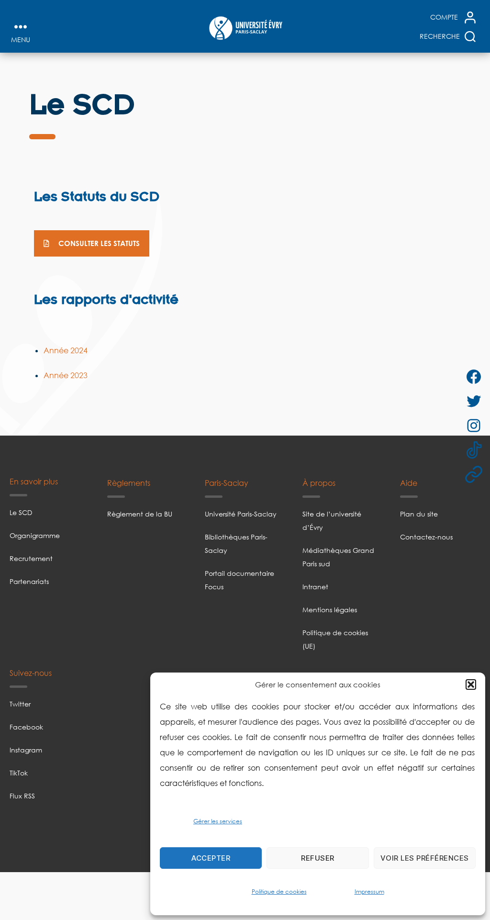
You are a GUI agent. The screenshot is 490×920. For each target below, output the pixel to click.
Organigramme (35, 535)
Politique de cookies (279, 891)
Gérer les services (217, 821)
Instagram (26, 750)
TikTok (19, 773)
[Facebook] (457, 376)
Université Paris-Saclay (241, 514)
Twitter (20, 704)
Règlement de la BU (139, 514)
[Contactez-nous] (447, 474)
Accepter (210, 858)
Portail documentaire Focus (239, 580)
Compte (444, 17)
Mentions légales (329, 610)
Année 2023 (66, 375)
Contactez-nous (426, 537)
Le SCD (21, 512)
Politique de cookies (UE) (335, 639)
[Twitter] (463, 401)
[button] (471, 684)
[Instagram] (457, 425)
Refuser (317, 858)
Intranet (315, 587)
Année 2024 (66, 350)
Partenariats (29, 581)
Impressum (369, 891)
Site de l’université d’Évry (331, 520)
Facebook (26, 727)
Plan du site (419, 514)
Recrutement (31, 558)
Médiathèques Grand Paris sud (338, 557)
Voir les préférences (424, 858)
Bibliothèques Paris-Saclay (236, 543)
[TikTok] (464, 450)
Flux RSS (22, 796)
